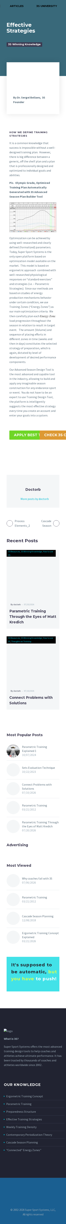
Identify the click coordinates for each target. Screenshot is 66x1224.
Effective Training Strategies (24, 1119)
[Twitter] (16, 452)
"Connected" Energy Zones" (23, 1150)
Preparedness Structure (21, 1111)
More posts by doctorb (35, 499)
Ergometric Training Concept (24, 1096)
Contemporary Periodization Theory (29, 1134)
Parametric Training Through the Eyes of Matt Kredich (32, 616)
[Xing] (52, 452)
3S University (44, 6)
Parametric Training (34, 805)
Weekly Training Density (21, 1127)
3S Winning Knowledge (24, 44)
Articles (14, 6)
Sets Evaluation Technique (38, 767)
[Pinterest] (23, 452)
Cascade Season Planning (38, 916)
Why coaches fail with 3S (37, 878)
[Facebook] (9, 452)
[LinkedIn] (38, 452)
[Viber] (45, 452)
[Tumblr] (30, 452)
